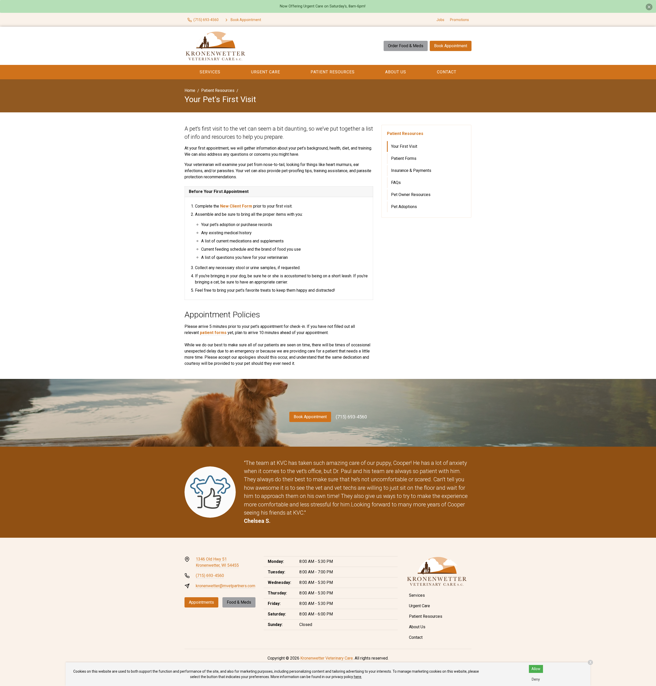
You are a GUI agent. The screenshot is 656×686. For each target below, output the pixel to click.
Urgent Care (265, 72)
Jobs (440, 20)
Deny (536, 679)
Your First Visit (404, 146)
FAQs (396, 182)
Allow (535, 669)
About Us (395, 72)
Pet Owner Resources (410, 194)
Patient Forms (403, 158)
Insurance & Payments (411, 170)
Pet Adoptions (404, 206)
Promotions (459, 20)
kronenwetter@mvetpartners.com (225, 585)
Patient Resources (333, 72)
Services (210, 72)
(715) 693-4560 (351, 416)
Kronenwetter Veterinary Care (326, 658)
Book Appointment (450, 45)
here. (358, 677)
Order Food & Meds (405, 45)
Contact (446, 72)
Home (189, 90)
